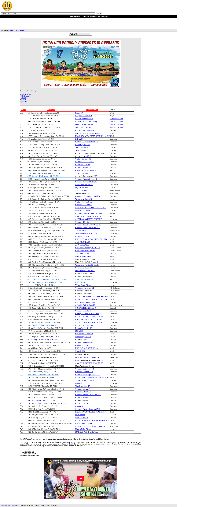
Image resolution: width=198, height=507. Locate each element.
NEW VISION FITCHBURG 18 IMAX (90, 426)
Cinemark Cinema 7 (82, 389)
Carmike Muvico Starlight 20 (85, 170)
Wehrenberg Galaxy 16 (83, 199)
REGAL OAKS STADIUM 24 (86, 348)
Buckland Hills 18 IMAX (84, 162)
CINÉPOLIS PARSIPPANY (85, 308)
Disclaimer (14, 505)
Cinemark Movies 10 (83, 167)
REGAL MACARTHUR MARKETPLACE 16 (93, 377)
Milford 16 (79, 331)
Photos (23, 99)
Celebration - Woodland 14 (85, 251)
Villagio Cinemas (81, 173)
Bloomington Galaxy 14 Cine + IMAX (89, 213)
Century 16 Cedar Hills (83, 345)
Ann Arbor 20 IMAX (83, 253)
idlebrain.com (13, 30)
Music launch (25, 96)
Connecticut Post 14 (82, 165)
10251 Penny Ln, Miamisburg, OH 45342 (43, 339)
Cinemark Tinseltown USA (85, 130)
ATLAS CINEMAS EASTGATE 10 (88, 322)
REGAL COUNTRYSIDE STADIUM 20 (90, 412)
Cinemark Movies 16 (83, 398)
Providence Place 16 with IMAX (87, 357)
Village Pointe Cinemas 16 (85, 285)
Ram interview (26, 94)
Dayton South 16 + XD (83, 328)
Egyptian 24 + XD (82, 236)
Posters (24, 101)
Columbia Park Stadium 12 (85, 305)
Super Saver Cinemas (83, 127)
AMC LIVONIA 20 (82, 242)
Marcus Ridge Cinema (83, 429)
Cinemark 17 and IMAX (84, 372)
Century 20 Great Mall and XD (86, 142)
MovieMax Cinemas (82, 210)
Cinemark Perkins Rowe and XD (87, 228)
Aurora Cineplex (81, 190)
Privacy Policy (5, 505)
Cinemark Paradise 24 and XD (86, 179)
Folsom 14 (79, 139)
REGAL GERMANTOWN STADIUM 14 (91, 239)
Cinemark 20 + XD (82, 222)
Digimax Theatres (81, 188)
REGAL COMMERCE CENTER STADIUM (92, 296)
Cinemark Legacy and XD (85, 369)
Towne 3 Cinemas (81, 148)
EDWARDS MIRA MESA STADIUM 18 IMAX (93, 136)
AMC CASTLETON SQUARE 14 (88, 216)
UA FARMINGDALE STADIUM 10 (89, 319)
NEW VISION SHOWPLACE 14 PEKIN (90, 208)
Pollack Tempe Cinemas (84, 124)
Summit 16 (79, 113)
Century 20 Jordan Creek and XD (87, 196)
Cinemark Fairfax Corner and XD (87, 409)
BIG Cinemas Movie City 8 (85, 302)
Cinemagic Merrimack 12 (84, 288)
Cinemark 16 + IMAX (83, 205)
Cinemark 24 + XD (82, 403)
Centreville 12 (80, 406)
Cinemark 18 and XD (83, 156)
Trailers (23, 98)
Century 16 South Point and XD (87, 314)
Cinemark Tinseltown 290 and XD (88, 395)
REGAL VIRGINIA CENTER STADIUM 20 (92, 420)
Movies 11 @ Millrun (83, 337)
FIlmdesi (78, 383)
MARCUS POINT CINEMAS (86, 432)
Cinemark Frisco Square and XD (87, 375)
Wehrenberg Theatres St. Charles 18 (88, 265)
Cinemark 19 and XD (83, 392)
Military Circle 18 (81, 418)
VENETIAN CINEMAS (84, 380)
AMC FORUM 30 (82, 245)
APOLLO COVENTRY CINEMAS (88, 219)
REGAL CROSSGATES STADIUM (89, 317)
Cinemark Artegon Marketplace (86, 182)
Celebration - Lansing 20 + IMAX (87, 248)
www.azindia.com (116, 119)
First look (24, 103)
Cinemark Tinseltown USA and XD (88, 225)
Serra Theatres (80, 150)
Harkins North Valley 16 (84, 119)
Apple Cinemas (81, 231)
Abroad (22, 30)
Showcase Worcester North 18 (86, 233)
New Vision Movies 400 (84, 185)
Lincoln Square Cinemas (84, 423)
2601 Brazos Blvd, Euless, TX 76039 (41, 400)
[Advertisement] (67, 6)
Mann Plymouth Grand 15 (84, 256)
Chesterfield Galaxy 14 (83, 268)
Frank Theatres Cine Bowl (85, 271)
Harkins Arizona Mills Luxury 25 (87, 121)
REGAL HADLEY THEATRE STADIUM (91, 299)
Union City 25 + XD (82, 145)
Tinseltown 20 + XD (82, 386)
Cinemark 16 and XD (83, 311)
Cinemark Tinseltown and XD (86, 342)
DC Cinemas (80, 415)
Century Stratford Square (84, 202)
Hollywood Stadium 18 (83, 116)
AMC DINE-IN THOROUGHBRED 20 (90, 363)
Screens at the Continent (84, 334)
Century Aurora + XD (83, 159)
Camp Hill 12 (80, 351)
